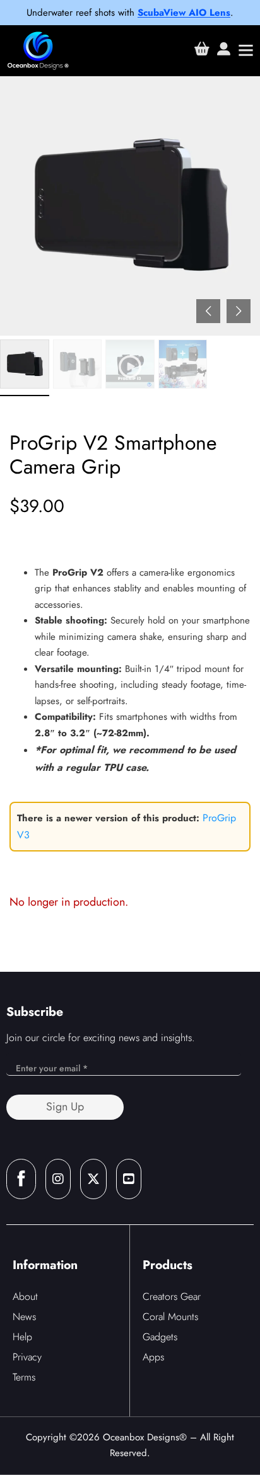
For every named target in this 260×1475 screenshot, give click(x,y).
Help (22, 1337)
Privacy (27, 1357)
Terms (24, 1377)
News (24, 1316)
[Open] (246, 50)
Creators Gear (172, 1296)
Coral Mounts (170, 1316)
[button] (239, 311)
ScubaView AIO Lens (184, 13)
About (25, 1296)
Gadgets (160, 1337)
